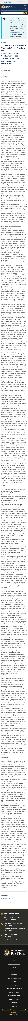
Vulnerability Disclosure (14, 999)
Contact (13, 1014)
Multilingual (14, 1002)
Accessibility (14, 974)
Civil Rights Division (7, 898)
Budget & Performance (14, 964)
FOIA (14, 971)
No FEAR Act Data (14, 992)
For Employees (14, 985)
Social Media (7, 936)
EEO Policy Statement (14, 995)
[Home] (9, 9)
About (14, 960)
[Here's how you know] (14, 2)
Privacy (14, 981)
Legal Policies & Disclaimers (14, 978)
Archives (14, 967)
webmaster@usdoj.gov (16, 32)
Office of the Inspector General (14, 988)
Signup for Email (10, 934)
